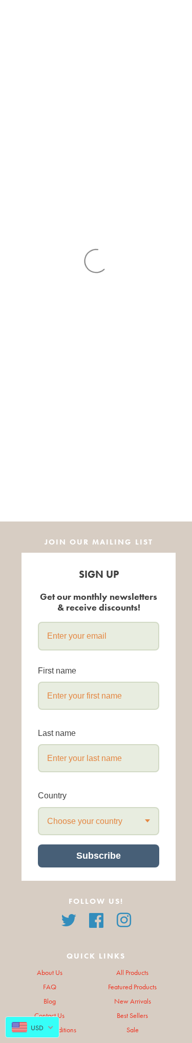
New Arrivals (132, 1001)
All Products (132, 972)
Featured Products (132, 987)
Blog (50, 1001)
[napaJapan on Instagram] (124, 919)
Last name (57, 733)
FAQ (49, 987)
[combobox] (99, 821)
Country (52, 795)
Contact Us (49, 1015)
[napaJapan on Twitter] (68, 919)
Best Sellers (132, 1015)
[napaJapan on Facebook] (96, 919)
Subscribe (98, 856)
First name (57, 670)
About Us (49, 972)
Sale (132, 1030)
